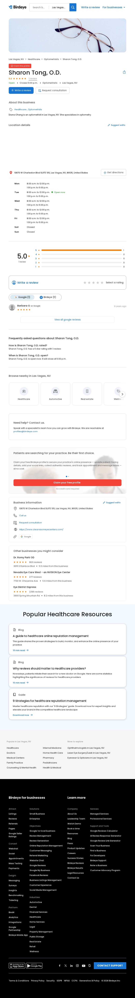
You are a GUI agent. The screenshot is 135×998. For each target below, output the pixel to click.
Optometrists (51, 59)
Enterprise (35, 818)
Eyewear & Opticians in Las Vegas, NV (88, 757)
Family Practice (15, 762)
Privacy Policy (37, 980)
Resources (73, 833)
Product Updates (76, 848)
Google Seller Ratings (15, 835)
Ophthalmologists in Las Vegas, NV (86, 747)
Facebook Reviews (39, 875)
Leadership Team (76, 818)
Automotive (36, 902)
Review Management (40, 835)
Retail (32, 946)
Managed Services (99, 813)
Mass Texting (15, 863)
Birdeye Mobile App (18, 935)
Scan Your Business (100, 845)
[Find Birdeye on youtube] (83, 965)
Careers (72, 853)
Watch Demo (74, 823)
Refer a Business (98, 865)
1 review (33, 78)
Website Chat (37, 860)
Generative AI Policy (89, 980)
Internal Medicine (52, 747)
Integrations (15, 922)
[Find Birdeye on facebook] (59, 965)
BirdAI (11, 912)
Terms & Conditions (19, 980)
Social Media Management (43, 890)
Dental (33, 907)
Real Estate (35, 941)
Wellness (34, 951)
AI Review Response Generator (105, 835)
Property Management (41, 931)
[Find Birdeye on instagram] (77, 965)
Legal (32, 926)
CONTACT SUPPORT (110, 965)
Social (12, 853)
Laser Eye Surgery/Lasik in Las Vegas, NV (89, 752)
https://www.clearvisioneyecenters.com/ (41, 529)
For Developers (97, 855)
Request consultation (54, 90)
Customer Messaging (41, 850)
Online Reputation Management (46, 845)
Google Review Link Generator (105, 840)
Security (50, 980)
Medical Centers (15, 757)
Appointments (16, 858)
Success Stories (75, 858)
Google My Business (40, 870)
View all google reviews (67, 319)
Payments (14, 868)
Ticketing (13, 900)
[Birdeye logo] (18, 7)
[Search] (72, 7)
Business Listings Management (46, 880)
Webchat (13, 848)
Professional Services (101, 818)
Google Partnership (14, 928)
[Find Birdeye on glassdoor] (90, 965)
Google (27, 536)
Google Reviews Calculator (104, 830)
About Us (72, 813)
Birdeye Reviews (76, 863)
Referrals (13, 823)
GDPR (59, 980)
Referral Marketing (39, 855)
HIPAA (67, 980)
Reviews (13, 818)
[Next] (122, 394)
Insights (13, 890)
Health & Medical (52, 767)
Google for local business (42, 830)
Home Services (37, 921)
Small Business (37, 813)
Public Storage (37, 936)
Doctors (11, 752)
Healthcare (34, 59)
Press (70, 843)
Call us (22, 515)
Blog (70, 838)
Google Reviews (38, 865)
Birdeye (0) (50, 297)
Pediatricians (50, 762)
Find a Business (98, 850)
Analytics (13, 917)
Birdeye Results (75, 868)
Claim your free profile (67, 482)
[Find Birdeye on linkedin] (71, 965)
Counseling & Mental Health (21, 767)
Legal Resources (76, 873)
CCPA (74, 980)
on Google (35, 306)
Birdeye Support (98, 860)
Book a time (74, 828)
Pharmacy (48, 757)
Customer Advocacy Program (105, 870)
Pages (12, 828)
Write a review (90, 7)
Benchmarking (16, 895)
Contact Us (73, 877)
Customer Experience (41, 885)
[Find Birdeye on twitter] (65, 965)
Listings (12, 813)
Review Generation (39, 840)
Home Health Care (53, 752)
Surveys (13, 885)
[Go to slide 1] (66, 476)
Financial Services (38, 912)
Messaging (14, 880)
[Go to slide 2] (68, 476)
